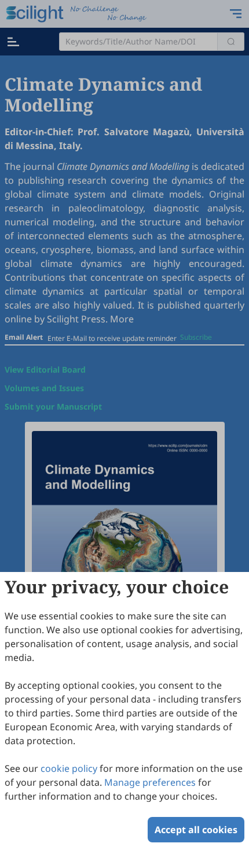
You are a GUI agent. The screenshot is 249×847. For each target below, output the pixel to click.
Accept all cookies (196, 829)
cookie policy (69, 768)
